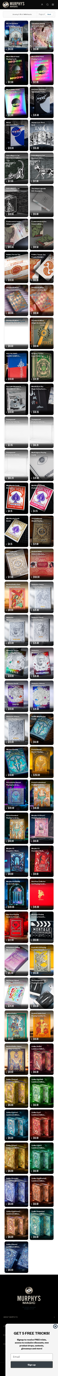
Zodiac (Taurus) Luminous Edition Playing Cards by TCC (12, 1080)
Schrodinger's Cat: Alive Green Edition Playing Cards (13, 156)
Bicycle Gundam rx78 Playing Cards (13, 24)
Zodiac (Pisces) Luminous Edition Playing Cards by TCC (12, 1245)
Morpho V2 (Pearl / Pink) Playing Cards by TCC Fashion (38, 816)
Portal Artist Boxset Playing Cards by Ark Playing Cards (13, 783)
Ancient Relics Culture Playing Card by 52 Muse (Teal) (12, 1014)
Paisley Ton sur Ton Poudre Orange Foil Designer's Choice (13, 255)
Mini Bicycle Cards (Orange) (13, 486)
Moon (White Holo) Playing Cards (13, 90)
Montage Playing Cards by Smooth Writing (37, 915)
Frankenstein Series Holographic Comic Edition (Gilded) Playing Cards (13, 222)
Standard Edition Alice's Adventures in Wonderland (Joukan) (13, 288)
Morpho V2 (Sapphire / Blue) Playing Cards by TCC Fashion (12, 849)
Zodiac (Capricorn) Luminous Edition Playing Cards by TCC (13, 1212)
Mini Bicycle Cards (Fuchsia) (38, 486)
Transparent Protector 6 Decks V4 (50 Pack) (12, 453)
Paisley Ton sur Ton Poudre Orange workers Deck (38, 255)
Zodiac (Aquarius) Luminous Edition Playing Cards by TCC (38, 1212)
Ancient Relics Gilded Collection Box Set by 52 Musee (39, 552)
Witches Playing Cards (12, 750)
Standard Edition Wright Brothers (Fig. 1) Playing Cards (13, 321)
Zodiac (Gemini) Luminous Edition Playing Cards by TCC (37, 1080)
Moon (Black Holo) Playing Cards (12, 57)
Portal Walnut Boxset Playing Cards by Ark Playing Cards (36, 750)
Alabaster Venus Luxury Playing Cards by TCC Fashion (37, 585)
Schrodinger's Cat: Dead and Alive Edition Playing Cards (38, 156)
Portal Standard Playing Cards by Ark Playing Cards (13, 816)
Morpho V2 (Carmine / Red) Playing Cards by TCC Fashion (37, 849)
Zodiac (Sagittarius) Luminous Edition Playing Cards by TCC (38, 1179)
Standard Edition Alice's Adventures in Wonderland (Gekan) (38, 288)
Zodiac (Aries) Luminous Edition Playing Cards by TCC (37, 1047)
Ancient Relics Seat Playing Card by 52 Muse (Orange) (38, 1014)
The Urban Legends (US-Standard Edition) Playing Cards (38, 189)
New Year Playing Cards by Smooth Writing (12, 915)
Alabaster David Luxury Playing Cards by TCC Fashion (37, 618)
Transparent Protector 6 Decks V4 (12, 420)
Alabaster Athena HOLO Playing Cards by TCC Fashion (39, 684)
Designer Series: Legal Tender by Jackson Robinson (38, 354)
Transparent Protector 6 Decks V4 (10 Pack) (38, 420)
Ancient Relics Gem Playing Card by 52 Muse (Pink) (13, 585)
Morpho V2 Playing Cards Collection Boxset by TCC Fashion (13, 882)
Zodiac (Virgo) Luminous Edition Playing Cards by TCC (12, 1146)
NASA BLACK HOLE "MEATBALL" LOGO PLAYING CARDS (38, 90)
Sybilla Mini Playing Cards (38, 717)
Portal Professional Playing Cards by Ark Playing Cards (38, 783)
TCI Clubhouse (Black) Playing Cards (36, 519)
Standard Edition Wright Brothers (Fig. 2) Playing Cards (39, 321)
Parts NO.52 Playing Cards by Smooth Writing (38, 948)
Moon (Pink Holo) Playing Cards (37, 57)
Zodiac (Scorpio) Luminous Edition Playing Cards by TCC (12, 1179)
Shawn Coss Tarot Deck (38, 123)
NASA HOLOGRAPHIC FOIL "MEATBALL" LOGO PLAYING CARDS (13, 123)
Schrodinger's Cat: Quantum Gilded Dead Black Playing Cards (13, 189)
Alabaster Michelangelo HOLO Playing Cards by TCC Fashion (38, 651)
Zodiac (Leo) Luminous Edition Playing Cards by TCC (37, 1113)
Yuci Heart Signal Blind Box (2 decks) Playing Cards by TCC (13, 981)
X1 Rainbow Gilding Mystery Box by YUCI (13, 948)
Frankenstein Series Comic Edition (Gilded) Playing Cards (38, 222)
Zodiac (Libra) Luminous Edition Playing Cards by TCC (37, 1146)
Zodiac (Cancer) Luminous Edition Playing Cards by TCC (12, 1113)
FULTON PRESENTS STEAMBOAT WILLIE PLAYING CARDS (13, 387)
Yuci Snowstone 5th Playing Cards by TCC (38, 981)
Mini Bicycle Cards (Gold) (13, 519)
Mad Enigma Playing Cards (38, 453)
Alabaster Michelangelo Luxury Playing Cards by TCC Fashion (14, 618)
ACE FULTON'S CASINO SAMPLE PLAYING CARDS (12, 354)
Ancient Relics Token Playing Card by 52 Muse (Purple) (13, 1047)
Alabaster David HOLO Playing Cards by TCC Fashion (13, 684)
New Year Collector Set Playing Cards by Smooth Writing (39, 882)
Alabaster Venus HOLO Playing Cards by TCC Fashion (13, 651)
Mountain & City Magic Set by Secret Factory (38, 387)
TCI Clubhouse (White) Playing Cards (11, 552)
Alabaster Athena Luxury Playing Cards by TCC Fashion (12, 717)
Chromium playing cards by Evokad (38, 24)
